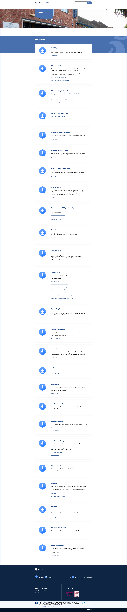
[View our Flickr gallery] (72, 589)
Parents (69, 7)
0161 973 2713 (41, 577)
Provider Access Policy (55, 430)
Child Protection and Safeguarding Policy (58, 215)
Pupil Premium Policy (55, 455)
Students (56, 7)
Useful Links (63, 7)
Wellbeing (75, 7)
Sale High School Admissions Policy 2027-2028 (59, 116)
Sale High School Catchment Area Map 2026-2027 (60, 99)
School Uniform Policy (55, 473)
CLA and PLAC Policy (55, 197)
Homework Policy (54, 357)
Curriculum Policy (54, 262)
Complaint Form (54, 240)
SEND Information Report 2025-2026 (58, 496)
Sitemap (36, 588)
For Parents (44, 590)
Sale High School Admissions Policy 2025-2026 (58, 77)
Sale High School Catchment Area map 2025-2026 (60, 80)
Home (39, 7)
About (44, 7)
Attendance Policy (54, 139)
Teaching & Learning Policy (56, 535)
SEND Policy (53, 493)
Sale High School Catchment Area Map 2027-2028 (60, 122)
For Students (44, 588)
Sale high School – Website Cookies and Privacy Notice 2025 (62, 298)
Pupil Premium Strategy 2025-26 (57, 452)
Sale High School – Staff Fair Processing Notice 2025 (60, 292)
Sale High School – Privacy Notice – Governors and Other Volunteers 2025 (64, 289)
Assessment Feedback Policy (56, 157)
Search (89, 2)
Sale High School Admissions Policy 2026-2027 (59, 97)
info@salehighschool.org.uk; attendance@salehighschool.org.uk (60, 577)
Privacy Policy (37, 592)
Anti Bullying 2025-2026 (55, 55)
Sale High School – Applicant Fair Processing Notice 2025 (61, 295)
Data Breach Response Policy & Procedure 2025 (59, 284)
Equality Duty (53, 319)
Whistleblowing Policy (55, 555)
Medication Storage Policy (55, 373)
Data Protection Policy (55, 281)
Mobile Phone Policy (54, 393)
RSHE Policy (53, 517)
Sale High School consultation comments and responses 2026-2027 (63, 102)
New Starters (50, 7)
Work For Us (82, 7)
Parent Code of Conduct (55, 411)
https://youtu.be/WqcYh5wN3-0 (57, 219)
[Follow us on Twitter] (69, 589)
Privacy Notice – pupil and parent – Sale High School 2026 (61, 287)
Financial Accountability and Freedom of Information (46, 606)
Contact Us (89, 7)
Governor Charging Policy (55, 338)
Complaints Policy (54, 237)
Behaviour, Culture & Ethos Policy (57, 176)
